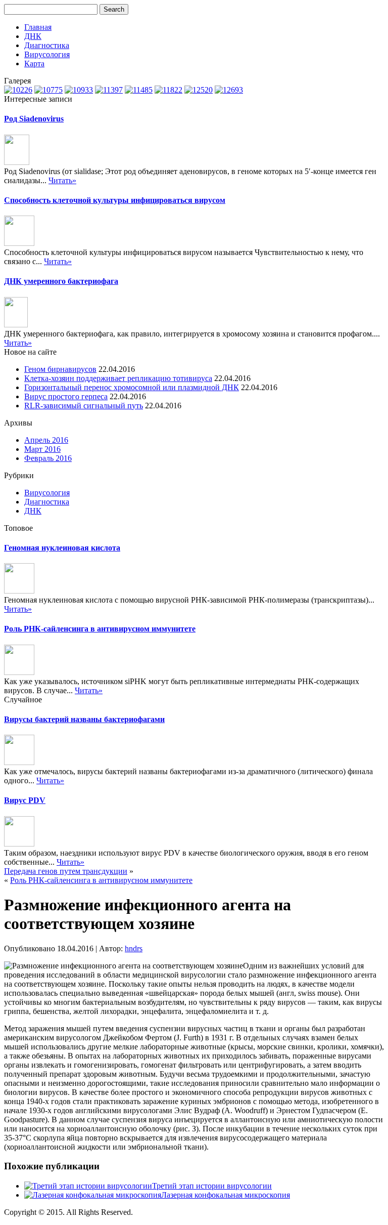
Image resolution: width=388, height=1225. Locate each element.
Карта (34, 63)
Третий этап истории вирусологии (212, 1185)
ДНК (32, 36)
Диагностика (46, 45)
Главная (38, 27)
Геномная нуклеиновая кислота (62, 547)
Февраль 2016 (48, 458)
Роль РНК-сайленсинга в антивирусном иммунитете (100, 628)
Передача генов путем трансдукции (65, 871)
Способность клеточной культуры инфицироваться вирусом (114, 200)
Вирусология (47, 54)
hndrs (133, 948)
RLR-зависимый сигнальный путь (83, 405)
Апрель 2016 (46, 440)
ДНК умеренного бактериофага (61, 281)
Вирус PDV (24, 800)
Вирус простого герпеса (66, 396)
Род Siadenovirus (34, 118)
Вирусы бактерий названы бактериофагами (84, 719)
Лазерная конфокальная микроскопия (225, 1195)
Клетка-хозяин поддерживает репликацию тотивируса (118, 378)
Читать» (62, 180)
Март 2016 (42, 449)
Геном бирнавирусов (60, 369)
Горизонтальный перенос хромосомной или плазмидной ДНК (131, 387)
